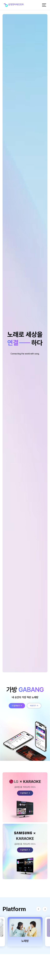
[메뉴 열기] (44, 5)
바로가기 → (34, 706)
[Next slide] (44, 909)
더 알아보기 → (17, 706)
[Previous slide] (38, 909)
